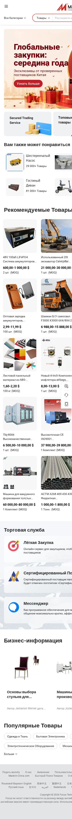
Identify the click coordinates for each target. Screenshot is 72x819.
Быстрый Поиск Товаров (49, 775)
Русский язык (16, 787)
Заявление (43, 772)
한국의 (32, 787)
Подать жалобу (11, 772)
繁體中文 (57, 783)
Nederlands (60, 787)
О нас (28, 772)
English (28, 783)
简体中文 (42, 783)
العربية (45, 787)
